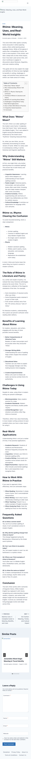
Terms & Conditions (11, 755)
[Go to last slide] (4, 655)
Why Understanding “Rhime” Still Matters (14, 88)
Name (5, 718)
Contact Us (22, 755)
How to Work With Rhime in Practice (15, 106)
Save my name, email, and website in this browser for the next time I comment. (16, 738)
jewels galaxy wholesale (10, 38)
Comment (7, 695)
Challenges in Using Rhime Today (14, 101)
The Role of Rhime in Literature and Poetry (15, 96)
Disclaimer (6, 752)
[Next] (26, 655)
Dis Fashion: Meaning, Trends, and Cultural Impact (23, 618)
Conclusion (8, 110)
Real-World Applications (12, 103)
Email (5, 726)
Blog (4, 23)
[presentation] (15, 647)
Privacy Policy (15, 752)
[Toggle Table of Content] (25, 83)
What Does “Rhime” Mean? (12, 85)
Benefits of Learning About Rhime (14, 99)
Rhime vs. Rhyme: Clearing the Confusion (13, 92)
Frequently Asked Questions (13, 108)
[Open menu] (27, 3)
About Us (25, 752)
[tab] (12, 673)
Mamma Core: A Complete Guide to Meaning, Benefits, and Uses (8, 618)
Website (5, 733)
